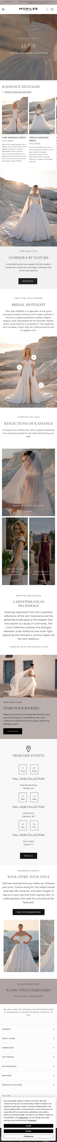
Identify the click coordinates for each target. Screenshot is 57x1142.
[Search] (47, 9)
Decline (28, 1131)
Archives (6, 1075)
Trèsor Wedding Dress (39, 139)
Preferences (28, 1136)
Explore (28, 511)
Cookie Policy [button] (23, 1118)
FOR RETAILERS (9, 1066)
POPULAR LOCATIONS (12, 1085)
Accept (28, 1126)
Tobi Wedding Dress (14, 137)
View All (28, 856)
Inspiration (8, 1048)
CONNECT (6, 1029)
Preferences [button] (32, 1120)
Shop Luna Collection (18, 92)
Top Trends (8, 1057)
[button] (27, 281)
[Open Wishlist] (52, 10)
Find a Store (8, 1038)
